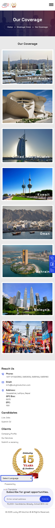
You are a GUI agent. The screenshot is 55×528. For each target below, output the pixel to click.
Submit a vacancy (10, 442)
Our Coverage (41, 27)
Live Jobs (6, 417)
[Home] (9, 5)
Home (10, 27)
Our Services (7, 438)
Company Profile (9, 434)
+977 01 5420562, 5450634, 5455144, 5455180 (27, 377)
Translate (12, 489)
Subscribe (45, 499)
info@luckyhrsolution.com (18, 385)
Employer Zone (24, 27)
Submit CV (6, 422)
